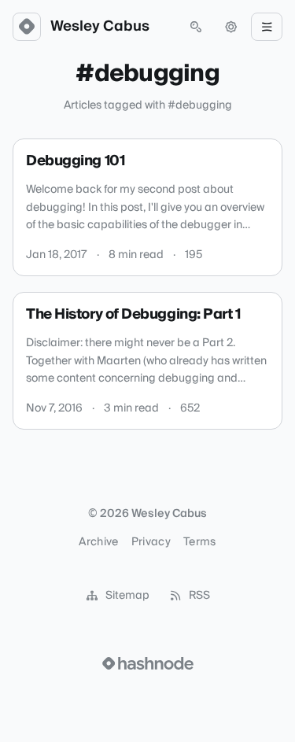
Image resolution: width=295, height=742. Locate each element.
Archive (98, 542)
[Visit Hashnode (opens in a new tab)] (147, 663)
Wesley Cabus (99, 27)
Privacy (151, 542)
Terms (199, 542)
